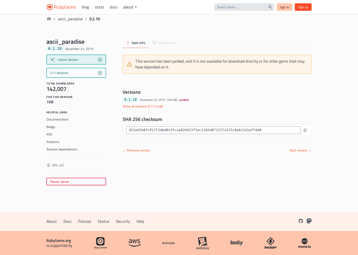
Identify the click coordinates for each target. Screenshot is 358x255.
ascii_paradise (70, 19)
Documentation (57, 119)
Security (123, 221)
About (51, 221)
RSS (49, 134)
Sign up (303, 7)
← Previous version (136, 150)
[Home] (49, 19)
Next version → (301, 150)
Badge (50, 126)
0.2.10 (130, 100)
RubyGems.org (58, 240)
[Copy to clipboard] (305, 130)
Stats (99, 7)
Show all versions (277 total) (143, 106)
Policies (84, 221)
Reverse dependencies (61, 149)
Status (103, 221)
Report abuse (59, 181)
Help (140, 221)
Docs (113, 7)
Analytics (52, 141)
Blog (85, 7)
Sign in (284, 7)
